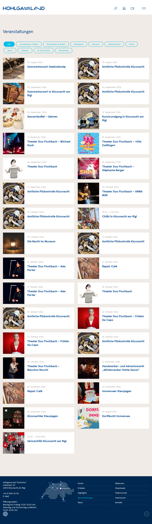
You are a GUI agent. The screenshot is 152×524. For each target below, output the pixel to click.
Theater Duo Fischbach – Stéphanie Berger (113, 168)
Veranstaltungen (85, 497)
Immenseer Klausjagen (113, 393)
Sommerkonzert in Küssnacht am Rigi (38, 93)
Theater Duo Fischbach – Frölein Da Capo (113, 318)
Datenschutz (121, 492)
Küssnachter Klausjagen (38, 418)
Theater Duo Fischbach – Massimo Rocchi (38, 368)
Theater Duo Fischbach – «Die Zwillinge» (113, 143)
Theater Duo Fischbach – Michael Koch (38, 143)
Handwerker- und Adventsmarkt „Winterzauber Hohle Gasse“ (113, 368)
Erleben (81, 488)
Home (80, 483)
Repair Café (113, 268)
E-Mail (6, 496)
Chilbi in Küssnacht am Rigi (113, 218)
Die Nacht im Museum (38, 243)
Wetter (124, 8)
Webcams (132, 8)
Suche (115, 8)
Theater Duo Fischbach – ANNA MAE (113, 193)
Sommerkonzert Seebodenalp (38, 68)
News (80, 502)
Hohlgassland (24, 8)
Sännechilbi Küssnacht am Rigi (38, 443)
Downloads (120, 488)
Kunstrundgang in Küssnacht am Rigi (113, 118)
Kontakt (118, 502)
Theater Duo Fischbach (38, 168)
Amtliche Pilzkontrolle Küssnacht (113, 68)
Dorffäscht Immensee (113, 418)
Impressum (120, 497)
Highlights (82, 492)
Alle (9, 44)
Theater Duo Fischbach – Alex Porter (38, 268)
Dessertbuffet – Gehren (38, 118)
